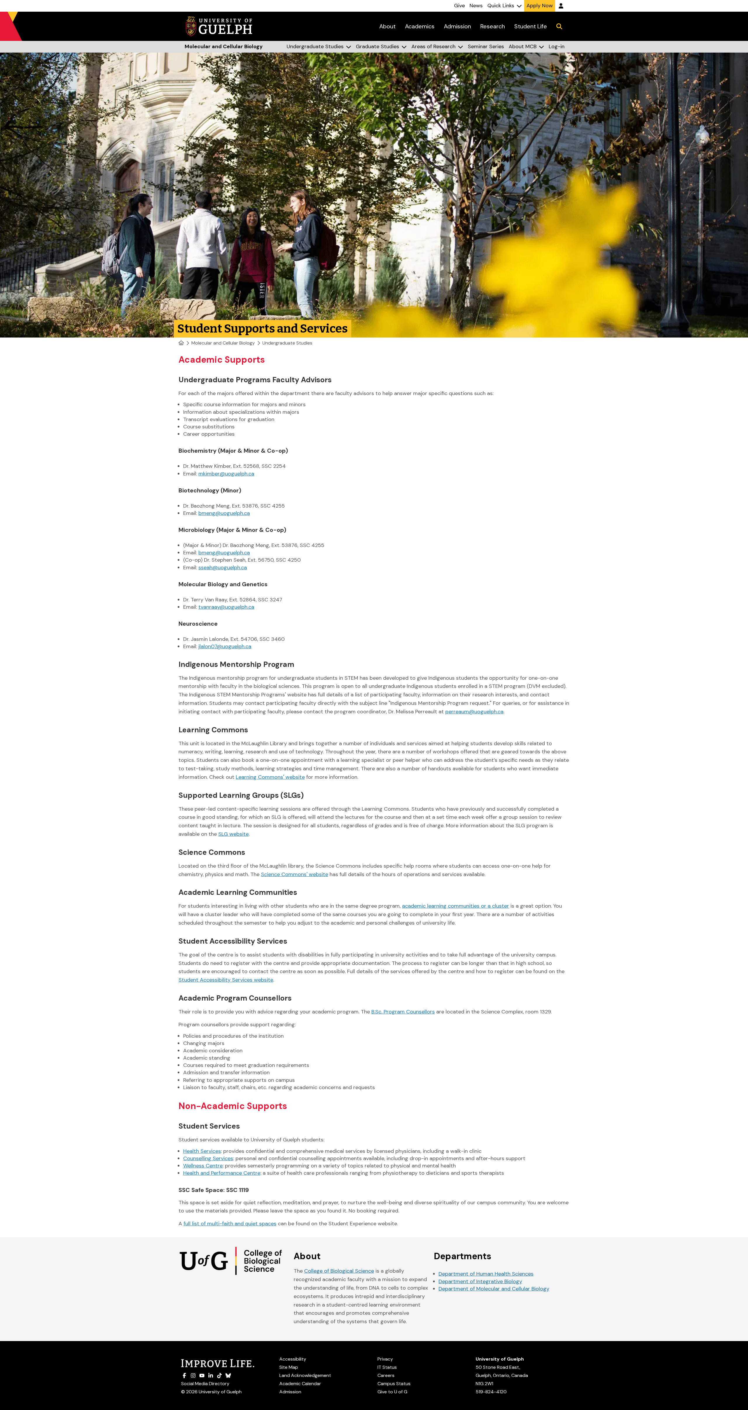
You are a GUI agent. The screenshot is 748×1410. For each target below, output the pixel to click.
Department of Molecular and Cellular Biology (494, 1288)
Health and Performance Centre (221, 1173)
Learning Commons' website (270, 777)
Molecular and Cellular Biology (223, 343)
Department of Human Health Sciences (486, 1273)
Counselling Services (208, 1158)
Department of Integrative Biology (480, 1281)
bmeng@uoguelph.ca (224, 513)
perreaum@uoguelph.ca (474, 711)
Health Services (202, 1151)
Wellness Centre (203, 1165)
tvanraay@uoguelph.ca (226, 606)
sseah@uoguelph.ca (222, 567)
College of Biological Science (339, 1270)
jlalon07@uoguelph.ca (224, 646)
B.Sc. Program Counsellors (403, 1011)
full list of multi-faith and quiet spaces (229, 1223)
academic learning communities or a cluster (455, 905)
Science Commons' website (294, 874)
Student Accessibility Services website (226, 979)
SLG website (233, 834)
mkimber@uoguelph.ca (226, 473)
